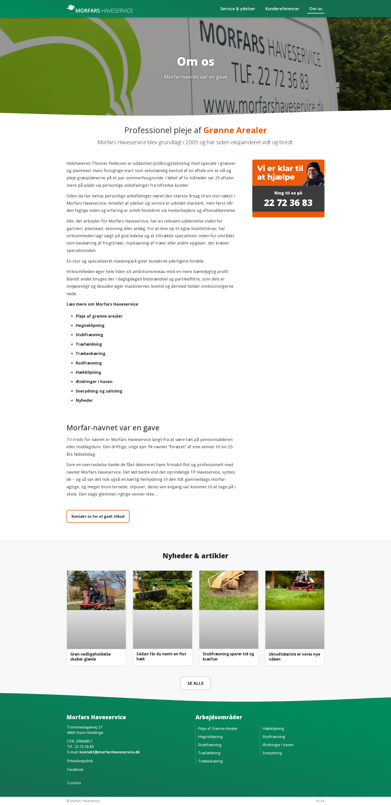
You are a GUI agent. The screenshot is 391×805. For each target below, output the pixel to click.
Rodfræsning (273, 736)
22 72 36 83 (288, 202)
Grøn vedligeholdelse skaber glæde (90, 657)
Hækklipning (88, 372)
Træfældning (209, 752)
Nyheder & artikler (195, 555)
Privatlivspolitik (80, 760)
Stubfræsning (89, 334)
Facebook (75, 769)
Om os (315, 8)
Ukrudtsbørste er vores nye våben (294, 657)
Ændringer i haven (94, 381)
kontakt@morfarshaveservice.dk (109, 752)
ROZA (320, 801)
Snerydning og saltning (99, 391)
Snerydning (272, 752)
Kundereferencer (282, 8)
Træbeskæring (210, 761)
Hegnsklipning (90, 325)
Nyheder (84, 400)
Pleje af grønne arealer (99, 316)
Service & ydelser (237, 8)
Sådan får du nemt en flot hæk (161, 656)
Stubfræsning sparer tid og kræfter (228, 656)
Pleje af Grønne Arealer (218, 728)
